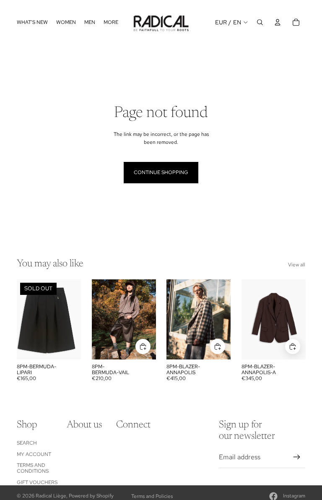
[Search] (260, 22)
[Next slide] (149, 319)
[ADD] (142, 346)
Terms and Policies (152, 496)
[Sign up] (296, 457)
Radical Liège (51, 495)
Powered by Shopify (91, 495)
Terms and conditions (33, 468)
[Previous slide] (98, 319)
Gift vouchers (37, 482)
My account (34, 454)
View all (296, 264)
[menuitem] (110, 22)
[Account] (277, 22)
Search (27, 443)
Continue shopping (161, 172)
